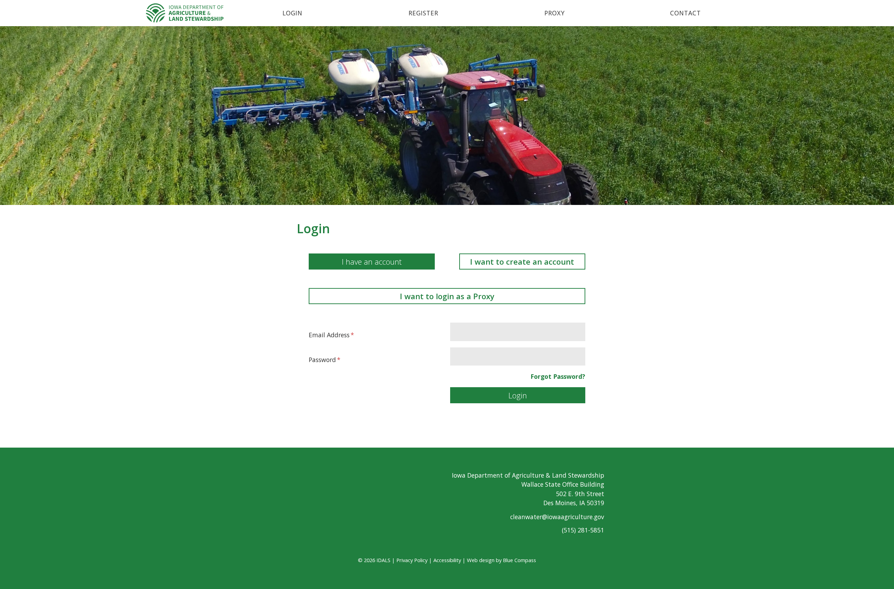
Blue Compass (519, 560)
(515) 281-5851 (583, 530)
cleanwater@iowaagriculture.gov (557, 517)
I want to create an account (522, 261)
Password (322, 359)
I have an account (372, 261)
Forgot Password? (557, 376)
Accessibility (447, 560)
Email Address (329, 335)
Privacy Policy (411, 560)
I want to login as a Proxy (447, 296)
